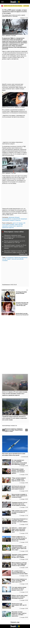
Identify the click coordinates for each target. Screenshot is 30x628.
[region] (15, 71)
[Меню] (2, 2)
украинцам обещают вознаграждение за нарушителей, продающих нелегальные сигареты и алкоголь (14, 219)
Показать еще (23, 254)
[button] (3, 430)
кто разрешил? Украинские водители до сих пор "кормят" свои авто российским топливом (14, 259)
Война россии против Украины (13, 5)
